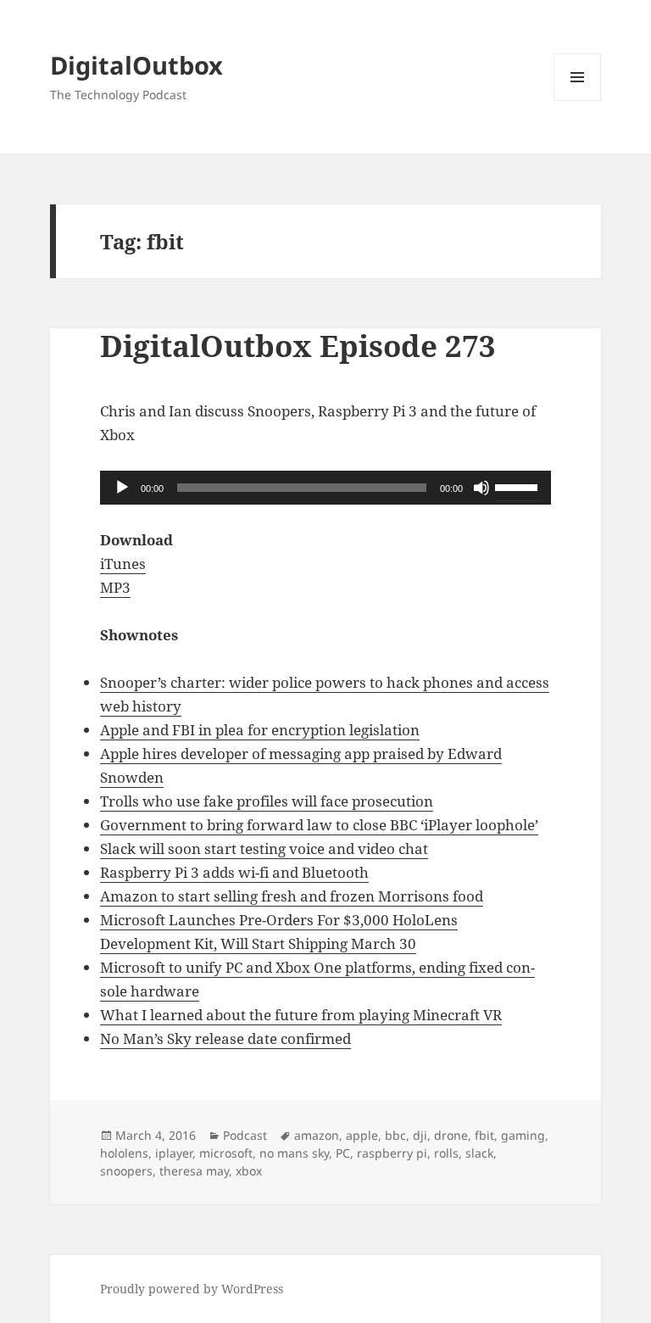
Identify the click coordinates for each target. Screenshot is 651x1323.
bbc (395, 1135)
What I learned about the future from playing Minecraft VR (301, 1014)
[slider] (518, 486)
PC (343, 1153)
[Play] (122, 487)
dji (420, 1135)
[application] (325, 488)
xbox (249, 1171)
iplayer (173, 1153)
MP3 (115, 587)
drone (451, 1135)
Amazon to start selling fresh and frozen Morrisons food (291, 896)
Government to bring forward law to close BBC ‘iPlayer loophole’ (319, 825)
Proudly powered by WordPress (191, 1289)
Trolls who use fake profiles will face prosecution (266, 801)
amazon (316, 1135)
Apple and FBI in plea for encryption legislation (260, 730)
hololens (124, 1153)
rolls (446, 1153)
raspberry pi (392, 1153)
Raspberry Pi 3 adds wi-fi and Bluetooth (234, 872)
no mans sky (294, 1153)
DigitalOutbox (136, 64)
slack (479, 1153)
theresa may (194, 1171)
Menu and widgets (577, 100)
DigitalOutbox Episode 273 (298, 346)
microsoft (226, 1153)
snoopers (126, 1171)
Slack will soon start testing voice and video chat (264, 848)
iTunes (123, 563)
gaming (523, 1135)
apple (362, 1135)
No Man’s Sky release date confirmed (225, 1038)
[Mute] (481, 487)
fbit (484, 1135)
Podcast (245, 1135)
